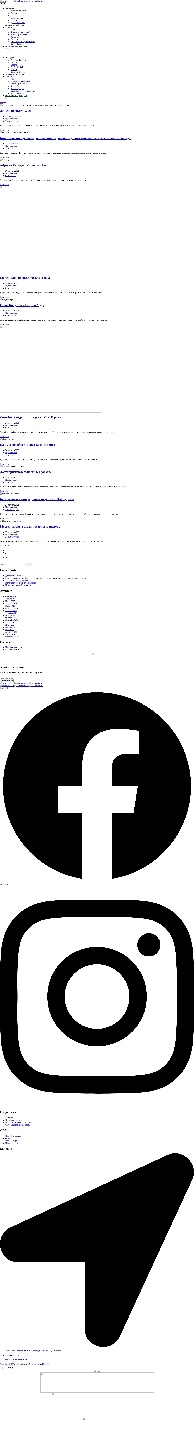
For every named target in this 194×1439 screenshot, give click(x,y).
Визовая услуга (17, 39)
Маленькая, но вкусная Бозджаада (20, 583)
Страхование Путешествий (23, 41)
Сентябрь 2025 (11, 596)
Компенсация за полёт (21, 32)
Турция (14, 13)
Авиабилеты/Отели (14, 25)
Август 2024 (10, 622)
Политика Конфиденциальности (20, 1122)
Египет (14, 20)
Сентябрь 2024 (11, 620)
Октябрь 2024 (11, 618)
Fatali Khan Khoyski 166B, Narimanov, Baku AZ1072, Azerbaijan (33, 1351)
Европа (14, 15)
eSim (13, 30)
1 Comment (10, 148)
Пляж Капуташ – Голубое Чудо (19, 585)
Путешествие (11, 119)
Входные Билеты (18, 11)
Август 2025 (10, 599)
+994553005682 (12, 1355)
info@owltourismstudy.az (16, 1360)
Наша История (11, 1141)
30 (6, 557)
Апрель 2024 (11, 632)
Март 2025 (10, 606)
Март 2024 (10, 634)
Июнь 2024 (10, 627)
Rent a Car (15, 37)
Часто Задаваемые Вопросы (17, 1125)
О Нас (8, 1138)
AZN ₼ (9, 1368)
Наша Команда (12, 1143)
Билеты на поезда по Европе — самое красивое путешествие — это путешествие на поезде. (46, 578)
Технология (10, 649)
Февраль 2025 (11, 608)
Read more (4, 130)
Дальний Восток (18, 22)
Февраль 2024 (11, 637)
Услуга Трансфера (19, 34)
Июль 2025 (10, 601)
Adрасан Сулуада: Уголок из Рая (19, 580)
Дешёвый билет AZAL (15, 576)
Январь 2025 (11, 611)
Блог (7, 49)
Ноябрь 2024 (11, 615)
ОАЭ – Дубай (17, 18)
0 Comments (10, 176)
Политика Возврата (14, 1120)
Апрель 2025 (11, 603)
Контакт (9, 1118)
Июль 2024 (10, 625)
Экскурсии (10, 8)
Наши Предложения (14, 1136)
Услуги (8, 27)
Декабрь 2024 (11, 613)
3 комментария (12, 121)
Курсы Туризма (17, 44)
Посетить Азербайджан (16, 46)
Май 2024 (9, 629)
